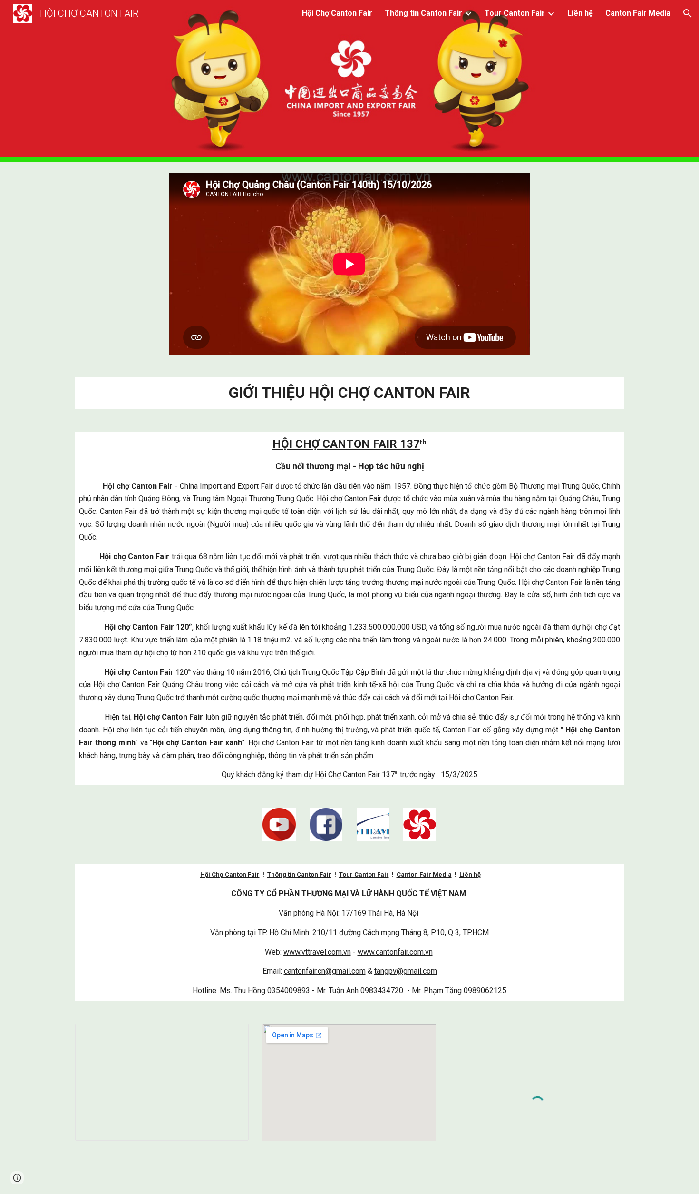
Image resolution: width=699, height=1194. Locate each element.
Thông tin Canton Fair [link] (423, 13)
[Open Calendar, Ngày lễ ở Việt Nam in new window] (230, 1036)
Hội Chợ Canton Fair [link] (337, 13)
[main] (349, 393)
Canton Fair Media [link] (637, 13)
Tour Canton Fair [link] (515, 13)
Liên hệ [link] (580, 13)
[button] (687, 13)
